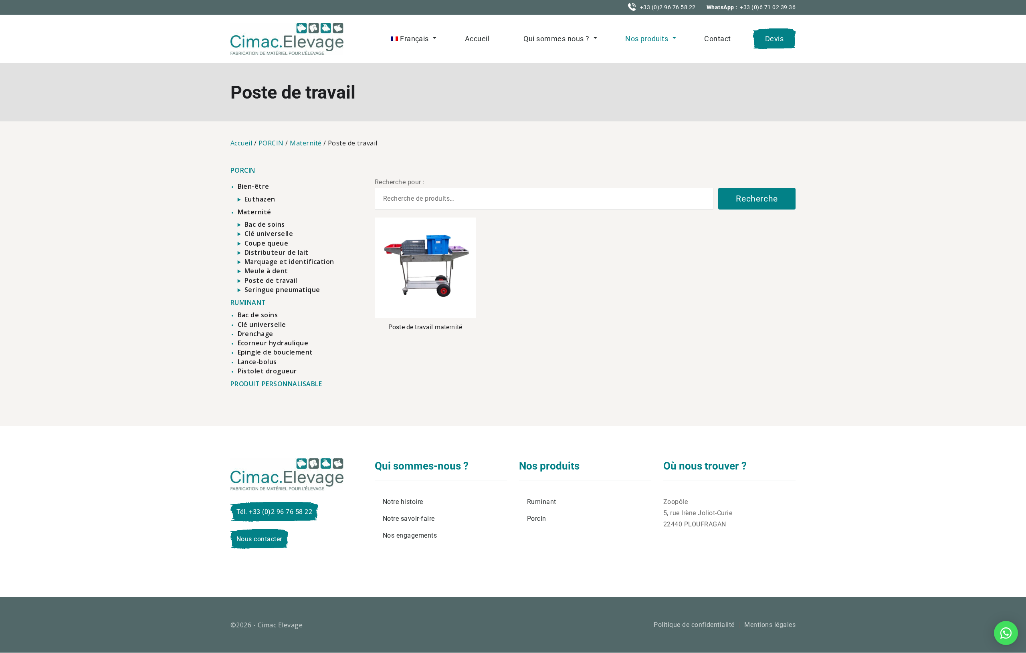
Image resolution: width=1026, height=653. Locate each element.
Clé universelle (268, 233)
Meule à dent (266, 270)
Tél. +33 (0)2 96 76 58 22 (274, 512)
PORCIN (271, 143)
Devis (774, 38)
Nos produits (646, 38)
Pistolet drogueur (267, 371)
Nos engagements (410, 535)
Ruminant (541, 502)
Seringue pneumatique (282, 289)
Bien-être (253, 186)
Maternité (305, 143)
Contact (717, 38)
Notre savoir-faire (409, 518)
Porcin (536, 518)
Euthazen (259, 199)
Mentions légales (770, 625)
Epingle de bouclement (275, 352)
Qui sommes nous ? (556, 38)
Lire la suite (425, 267)
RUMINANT (248, 302)
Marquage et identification (289, 261)
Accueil (477, 38)
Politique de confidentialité (694, 625)
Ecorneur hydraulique (273, 343)
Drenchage (255, 333)
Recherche (757, 199)
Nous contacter (259, 539)
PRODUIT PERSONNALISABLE (276, 383)
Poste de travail (270, 280)
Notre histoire (403, 502)
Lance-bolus (257, 361)
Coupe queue (266, 243)
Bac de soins (264, 224)
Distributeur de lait (276, 252)
